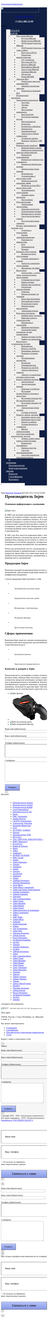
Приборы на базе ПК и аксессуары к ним (28, 187)
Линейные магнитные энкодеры (27, 87)
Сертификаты (12, 1030)
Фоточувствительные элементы (27, 222)
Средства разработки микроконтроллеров (27, 456)
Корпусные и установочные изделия (20, 343)
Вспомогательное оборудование (26, 255)
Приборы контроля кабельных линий (26, 182)
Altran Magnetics (20, 970)
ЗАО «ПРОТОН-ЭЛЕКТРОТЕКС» (28, 839)
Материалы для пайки (30, 268)
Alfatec (16, 878)
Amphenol (17, 853)
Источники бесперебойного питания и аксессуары (27, 393)
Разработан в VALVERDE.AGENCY (17, 1120)
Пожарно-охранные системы (27, 354)
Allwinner (17, 896)
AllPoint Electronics (21, 951)
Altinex (16, 926)
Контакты (14, 479)
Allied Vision (18, 901)
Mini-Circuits (18, 858)
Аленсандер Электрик (22, 823)
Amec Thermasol (20, 967)
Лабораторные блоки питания (27, 170)
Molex (15, 848)
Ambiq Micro (18, 919)
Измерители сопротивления (23, 156)
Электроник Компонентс (12, 4)
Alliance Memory (20, 979)
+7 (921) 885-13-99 (24, 21)
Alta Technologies (20, 929)
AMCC (16, 915)
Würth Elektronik (20, 924)
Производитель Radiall (22, 807)
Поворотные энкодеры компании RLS (28, 82)
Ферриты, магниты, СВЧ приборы (29, 142)
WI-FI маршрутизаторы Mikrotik (28, 44)
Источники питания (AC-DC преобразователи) (29, 399)
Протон (16, 832)
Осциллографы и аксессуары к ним (25, 177)
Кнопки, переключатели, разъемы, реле (24, 227)
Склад (9, 1035)
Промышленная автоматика (25, 359)
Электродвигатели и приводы (27, 371)
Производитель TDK (22, 835)
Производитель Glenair (23, 805)
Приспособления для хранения (27, 295)
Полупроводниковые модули (27, 118)
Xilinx (15, 851)
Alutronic (16, 972)
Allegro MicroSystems (22, 983)
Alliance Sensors (19, 977)
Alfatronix (17, 876)
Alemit (15, 869)
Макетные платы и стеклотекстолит (26, 319)
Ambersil (16, 922)
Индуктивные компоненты (24, 111)
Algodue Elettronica (21, 947)
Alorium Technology (21, 892)
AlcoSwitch (17, 874)
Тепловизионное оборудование (25, 191)
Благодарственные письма (16, 469)
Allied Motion (18, 906)
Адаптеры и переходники (23, 231)
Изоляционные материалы (20, 96)
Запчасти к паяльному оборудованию (28, 264)
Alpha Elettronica (20, 862)
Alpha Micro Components (23, 887)
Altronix (16, 974)
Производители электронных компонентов (25, 1032)
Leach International (20, 810)
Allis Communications (22, 899)
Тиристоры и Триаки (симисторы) (27, 135)
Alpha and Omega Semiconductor (26, 890)
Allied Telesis (18, 908)
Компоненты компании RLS (28, 92)
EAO (15, 828)
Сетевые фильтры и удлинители (27, 425)
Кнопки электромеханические (25, 236)
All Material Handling (21, 940)
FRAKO (16, 986)
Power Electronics (20, 938)
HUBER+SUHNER (21, 855)
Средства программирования (24, 451)
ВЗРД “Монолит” (20, 842)
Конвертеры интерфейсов (23, 444)
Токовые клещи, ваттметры (25, 196)
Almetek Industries (20, 894)
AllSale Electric (19, 935)
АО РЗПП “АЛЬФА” (22, 830)
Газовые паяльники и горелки (27, 260)
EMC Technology (20, 816)
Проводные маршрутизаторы (23, 56)
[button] (5, 26)
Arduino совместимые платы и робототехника (28, 440)
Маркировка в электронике (24, 324)
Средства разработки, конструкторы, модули (23, 435)
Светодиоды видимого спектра (28, 217)
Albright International (21, 883)
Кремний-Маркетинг (22, 826)
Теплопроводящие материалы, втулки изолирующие (26, 332)
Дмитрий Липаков (13, 493)
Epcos (15, 814)
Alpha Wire (17, 931)
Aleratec (16, 864)
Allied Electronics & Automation (26, 910)
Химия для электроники (31, 339)
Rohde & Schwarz (20, 846)
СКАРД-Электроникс (22, 821)
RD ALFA (17, 837)
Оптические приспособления (23, 288)
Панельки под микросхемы (24, 241)
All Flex (16, 942)
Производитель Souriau (23, 803)
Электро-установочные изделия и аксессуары (28, 376)
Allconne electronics (21, 933)
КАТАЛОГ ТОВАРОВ (13, 32)
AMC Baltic (18, 917)
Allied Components (20, 913)
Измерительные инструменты (25, 307)
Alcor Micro (18, 885)
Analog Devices (19, 819)
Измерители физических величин (29, 165)
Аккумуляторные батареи (26, 385)
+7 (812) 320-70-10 (24, 16)
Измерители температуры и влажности (29, 161)
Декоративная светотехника (24, 205)
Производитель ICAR (22, 812)
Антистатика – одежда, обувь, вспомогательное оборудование (28, 275)
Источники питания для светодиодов (28, 404)
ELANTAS (17, 844)
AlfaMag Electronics (21, 880)
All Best (16, 949)
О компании (11, 461)
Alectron (16, 871)
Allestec (16, 981)
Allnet (15, 954)
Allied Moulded (19, 903)
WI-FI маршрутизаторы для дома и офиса (30, 49)
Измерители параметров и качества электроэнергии (29, 151)
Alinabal (16, 945)
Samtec (16, 860)
